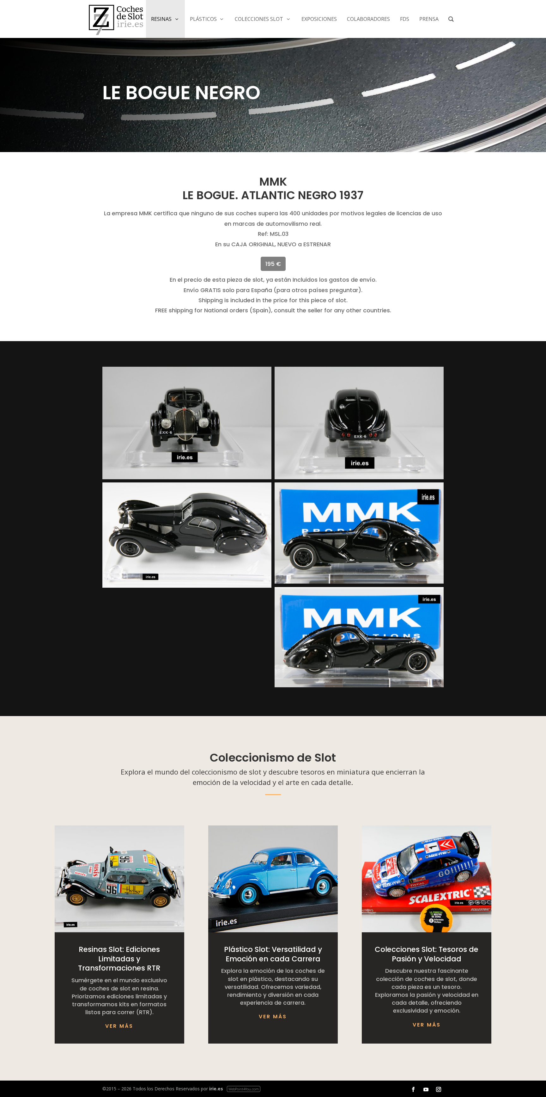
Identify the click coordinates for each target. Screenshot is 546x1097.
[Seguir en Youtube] (426, 1089)
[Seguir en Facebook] (413, 1089)
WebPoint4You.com (243, 1089)
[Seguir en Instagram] (439, 1089)
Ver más (119, 1026)
